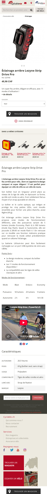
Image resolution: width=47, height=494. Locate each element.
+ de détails (7, 94)
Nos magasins (12, 435)
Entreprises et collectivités (17, 438)
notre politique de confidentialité (31, 412)
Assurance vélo (12, 441)
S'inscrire (38, 398)
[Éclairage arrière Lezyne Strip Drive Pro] (23, 42)
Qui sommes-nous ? (14, 420)
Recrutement (11, 426)
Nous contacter (12, 423)
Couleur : (5, 99)
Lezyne (7, 78)
